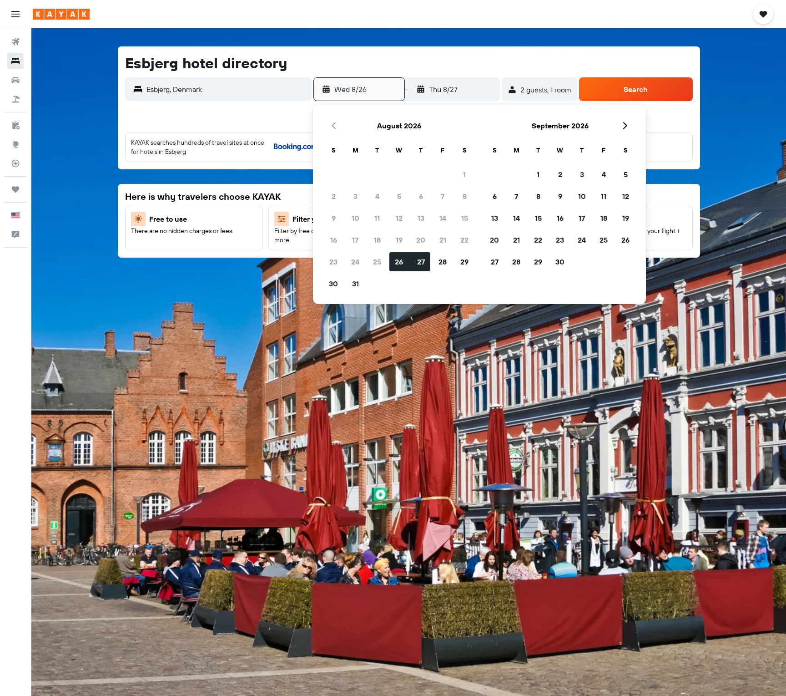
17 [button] (355, 239)
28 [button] (442, 261)
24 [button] (355, 261)
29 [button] (464, 261)
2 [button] (334, 196)
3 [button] (355, 196)
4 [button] (377, 196)
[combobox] (226, 89)
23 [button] (333, 261)
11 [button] (377, 218)
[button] (15, 14)
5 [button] (399, 196)
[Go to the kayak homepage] (61, 14)
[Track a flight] (15, 163)
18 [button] (377, 239)
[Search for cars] (15, 80)
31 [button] (355, 283)
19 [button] (399, 239)
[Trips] (15, 189)
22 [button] (464, 239)
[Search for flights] (15, 42)
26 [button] (399, 261)
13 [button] (421, 218)
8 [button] (465, 196)
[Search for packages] (15, 99)
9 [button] (334, 218)
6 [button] (421, 196)
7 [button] (442, 196)
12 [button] (399, 218)
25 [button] (377, 261)
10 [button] (355, 218)
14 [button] (442, 218)
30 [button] (333, 283)
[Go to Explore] (15, 144)
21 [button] (442, 239)
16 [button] (333, 239)
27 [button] (421, 261)
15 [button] (464, 218)
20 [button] (420, 239)
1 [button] (464, 174)
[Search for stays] (15, 61)
